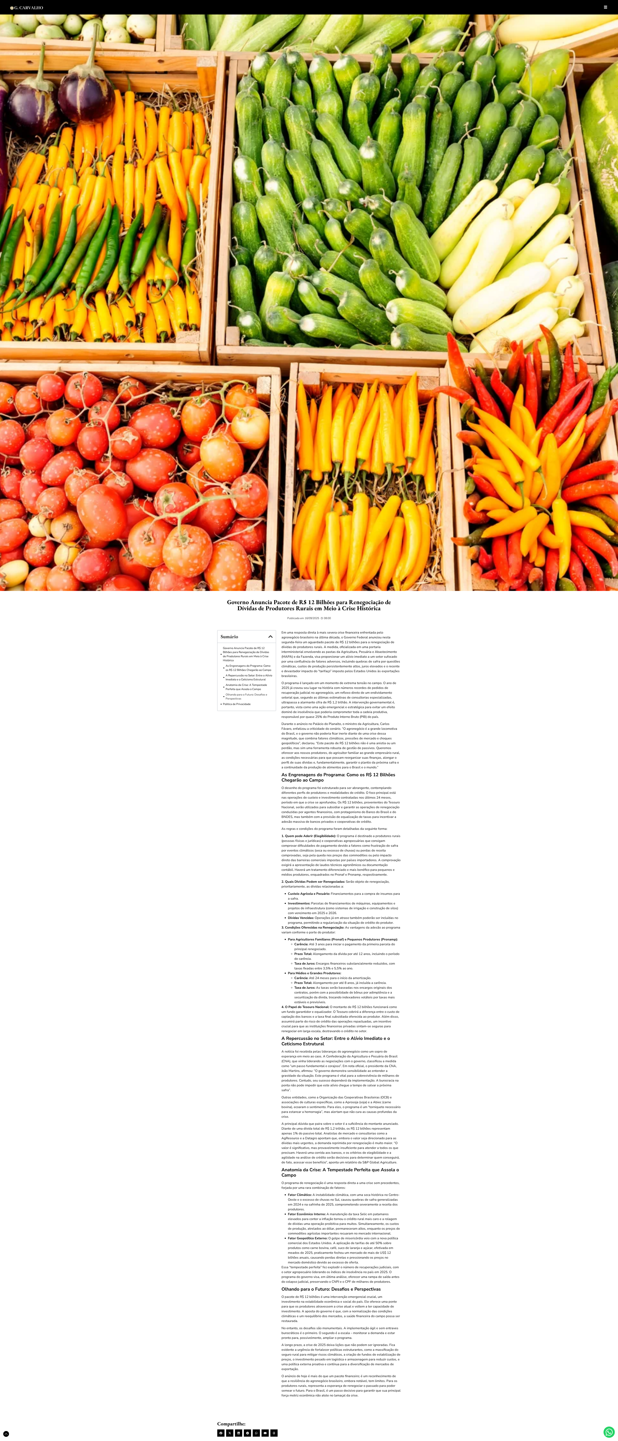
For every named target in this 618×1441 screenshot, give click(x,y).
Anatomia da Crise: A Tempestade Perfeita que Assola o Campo (246, 687)
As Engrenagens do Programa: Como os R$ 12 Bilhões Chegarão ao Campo (248, 668)
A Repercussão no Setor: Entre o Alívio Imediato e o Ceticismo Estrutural (249, 677)
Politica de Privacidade (237, 704)
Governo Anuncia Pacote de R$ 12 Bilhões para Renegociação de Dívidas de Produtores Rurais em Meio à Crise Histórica (246, 654)
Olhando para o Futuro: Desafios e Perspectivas (246, 697)
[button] (270, 636)
